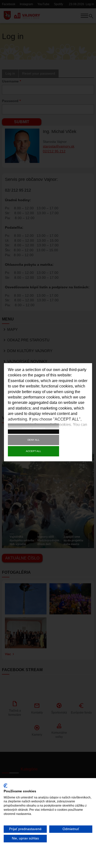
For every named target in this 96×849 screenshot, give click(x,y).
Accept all (33, 451)
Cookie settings (33, 428)
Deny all (34, 439)
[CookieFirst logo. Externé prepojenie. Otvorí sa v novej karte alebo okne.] (5, 785)
